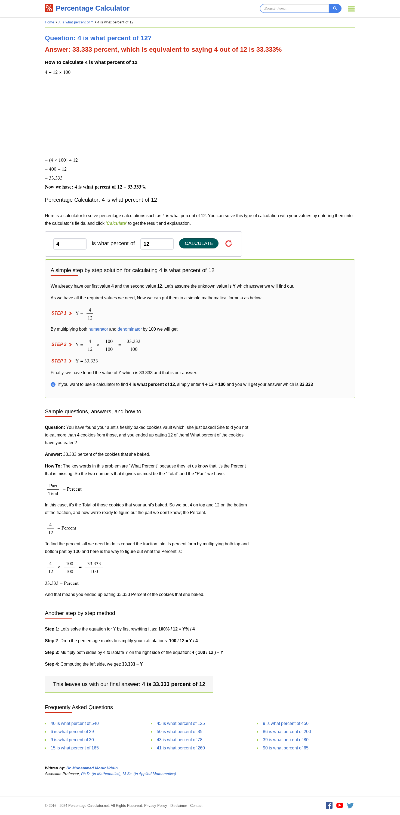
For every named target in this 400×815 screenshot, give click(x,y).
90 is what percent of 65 (286, 748)
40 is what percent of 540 (75, 723)
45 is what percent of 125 (181, 723)
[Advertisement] (200, 116)
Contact (196, 806)
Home (49, 22)
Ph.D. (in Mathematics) (101, 773)
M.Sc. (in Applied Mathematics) (149, 773)
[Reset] (228, 243)
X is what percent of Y (75, 22)
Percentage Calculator (93, 8)
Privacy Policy (155, 806)
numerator (98, 329)
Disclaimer (178, 806)
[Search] (335, 8)
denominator (130, 329)
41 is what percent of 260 (181, 748)
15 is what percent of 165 (75, 748)
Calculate (199, 243)
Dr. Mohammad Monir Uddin (92, 768)
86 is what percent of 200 (287, 731)
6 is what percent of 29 (72, 731)
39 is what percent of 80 (286, 739)
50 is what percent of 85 (179, 731)
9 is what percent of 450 (286, 723)
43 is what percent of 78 (179, 739)
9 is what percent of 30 (72, 739)
